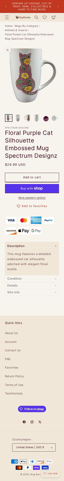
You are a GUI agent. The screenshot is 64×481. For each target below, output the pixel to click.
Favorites (11, 367)
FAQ (7, 359)
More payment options (32, 197)
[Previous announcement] (6, 6)
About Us (11, 333)
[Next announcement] (58, 6)
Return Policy (14, 376)
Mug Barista (37, 474)
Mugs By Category (26, 25)
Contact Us (13, 350)
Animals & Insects (16, 30)
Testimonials (14, 393)
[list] (32, 79)
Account (11, 341)
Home (8, 25)
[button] (7, 17)
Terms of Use (14, 385)
